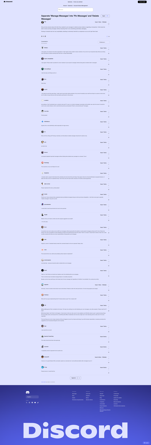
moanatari (46, 346)
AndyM (45, 214)
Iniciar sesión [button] (142, 1)
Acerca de (88, 393)
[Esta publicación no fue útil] (109, 26)
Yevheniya (46, 294)
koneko (45, 194)
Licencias (115, 403)
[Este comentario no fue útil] (109, 51)
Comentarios (102, 399)
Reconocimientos (117, 401)
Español (29, 396)
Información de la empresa (119, 405)
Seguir (103, 15)
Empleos (88, 395)
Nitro (73, 395)
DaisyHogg (46, 162)
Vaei (45, 21)
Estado (73, 397)
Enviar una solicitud (78, 1)
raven (45, 249)
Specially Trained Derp (48, 336)
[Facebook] (41, 36)
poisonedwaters (47, 204)
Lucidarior (46, 100)
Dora (45, 79)
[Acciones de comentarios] (109, 53)
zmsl (45, 142)
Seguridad (102, 395)
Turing (45, 367)
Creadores (102, 401)
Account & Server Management (81, 5)
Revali (45, 270)
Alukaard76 (46, 356)
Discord (65, 5)
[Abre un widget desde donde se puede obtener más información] (146, 442)
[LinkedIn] (45, 36)
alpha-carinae (47, 183)
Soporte (101, 393)
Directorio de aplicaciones (77, 399)
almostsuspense (47, 260)
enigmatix (46, 284)
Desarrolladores (103, 405)
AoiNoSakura (47, 121)
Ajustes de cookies (118, 397)
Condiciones (116, 393)
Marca (87, 397)
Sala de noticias (89, 399)
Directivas (116, 399)
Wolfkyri (46, 47)
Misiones (102, 407)
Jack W (45, 89)
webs (45, 239)
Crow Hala (46, 111)
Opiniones (70, 1)
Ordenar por (102, 42)
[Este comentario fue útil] (109, 48)
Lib (44, 131)
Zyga (45, 326)
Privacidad (116, 395)
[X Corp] (43, 36)
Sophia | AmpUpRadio (48, 58)
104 (109, 36)
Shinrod (45, 152)
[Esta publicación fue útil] (109, 22)
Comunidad (102, 403)
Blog (101, 397)
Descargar (74, 393)
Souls (45, 227)
